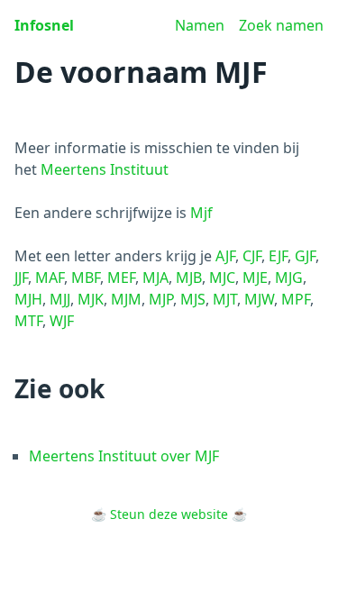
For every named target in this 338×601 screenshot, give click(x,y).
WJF (62, 321)
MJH (28, 299)
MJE (255, 277)
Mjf (201, 213)
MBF (85, 277)
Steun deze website (169, 514)
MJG (289, 277)
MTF (28, 321)
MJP (161, 299)
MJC (222, 277)
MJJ (60, 299)
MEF (121, 277)
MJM (126, 299)
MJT (225, 299)
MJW (259, 299)
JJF (21, 277)
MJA (155, 277)
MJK (91, 299)
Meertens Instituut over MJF (124, 456)
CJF (251, 256)
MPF (295, 299)
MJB (189, 277)
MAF (49, 277)
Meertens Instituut (105, 169)
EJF (278, 256)
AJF (225, 256)
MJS (193, 299)
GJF (305, 256)
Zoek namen (281, 25)
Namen (199, 25)
